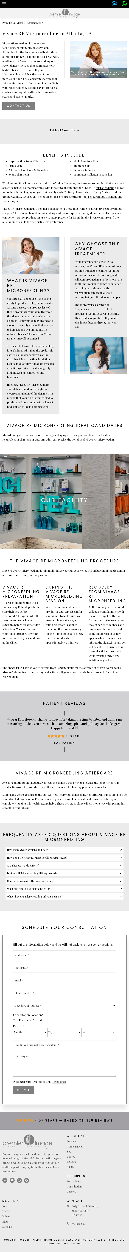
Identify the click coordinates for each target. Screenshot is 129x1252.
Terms (50, 1243)
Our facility (64, 500)
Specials (7, 1226)
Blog (5, 1221)
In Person (22, 1020)
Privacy (63, 1243)
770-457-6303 (79, 1223)
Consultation (74, 1186)
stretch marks (24, 96)
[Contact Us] (114, 3)
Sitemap (77, 1243)
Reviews (71, 1161)
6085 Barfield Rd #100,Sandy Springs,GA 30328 (85, 1210)
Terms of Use (59, 1081)
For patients (74, 1181)
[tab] (64, 850)
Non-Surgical (75, 1146)
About (70, 1166)
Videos (6, 1216)
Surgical (71, 1141)
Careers (71, 1191)
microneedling (105, 187)
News (5, 1206)
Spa (69, 1151)
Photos (71, 1156)
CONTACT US (18, 106)
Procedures (8, 22)
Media (5, 1211)
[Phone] (124, 3)
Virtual (37, 1020)
